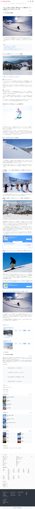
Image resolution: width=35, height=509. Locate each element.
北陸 (13, 469)
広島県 (8, 479)
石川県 (13, 471)
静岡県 (28, 471)
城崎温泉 (17, 462)
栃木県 (23, 470)
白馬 (10, 387)
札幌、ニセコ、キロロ (5, 457)
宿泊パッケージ (17, 241)
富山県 (13, 470)
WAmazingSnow (13, 495)
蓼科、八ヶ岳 (17, 458)
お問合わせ (4, 500)
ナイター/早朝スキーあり (6, 486)
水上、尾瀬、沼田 (5, 463)
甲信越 (18, 469)
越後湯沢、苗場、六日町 (14, 236)
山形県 (8, 473)
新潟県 (10, 236)
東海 (28, 469)
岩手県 (8, 471)
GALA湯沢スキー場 (7, 341)
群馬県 (23, 471)
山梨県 (18, 471)
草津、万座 (4, 462)
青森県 (8, 470)
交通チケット (27, 241)
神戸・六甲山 (17, 463)
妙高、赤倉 (17, 456)
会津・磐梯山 (4, 458)
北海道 (4, 469)
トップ (3, 3)
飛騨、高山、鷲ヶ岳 (18, 461)
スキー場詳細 (28, 239)
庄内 (31, 456)
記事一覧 (30, 14)
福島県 (8, 474)
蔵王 (3, 461)
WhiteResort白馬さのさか (8, 327)
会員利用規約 (5, 495)
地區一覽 (31, 412)
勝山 (16, 460)
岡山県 (8, 478)
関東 (23, 469)
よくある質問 (5, 499)
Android (19, 495)
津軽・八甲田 (4, 460)
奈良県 (3, 478)
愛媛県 (13, 478)
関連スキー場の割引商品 (17, 507)
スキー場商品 (7, 241)
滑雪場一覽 (30, 394)
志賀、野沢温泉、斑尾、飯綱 (19, 457)
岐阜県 (28, 470)
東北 (8, 469)
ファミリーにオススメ (5, 483)
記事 (6, 3)
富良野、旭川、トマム (5, 456)
